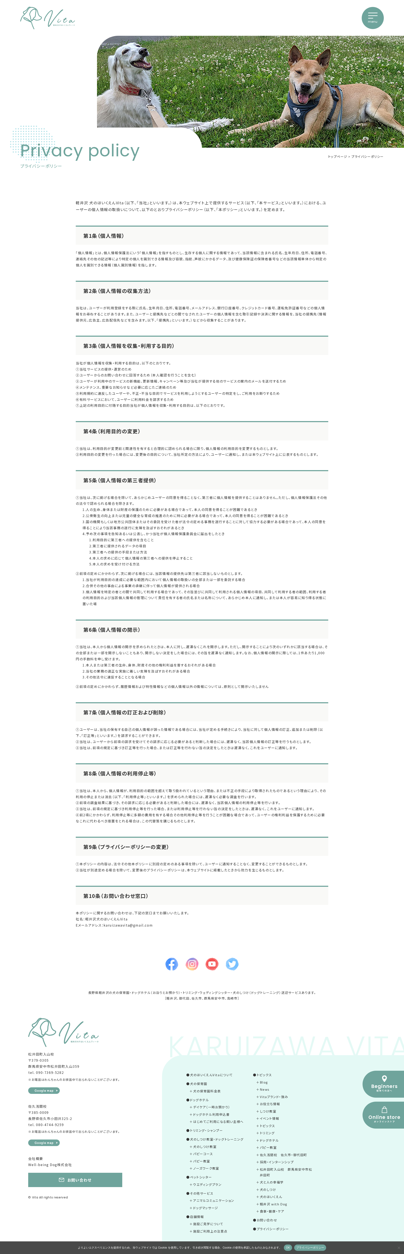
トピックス (264, 1075)
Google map (44, 1090)
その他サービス (201, 1193)
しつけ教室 (268, 1111)
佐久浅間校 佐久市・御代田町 (283, 1155)
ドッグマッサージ (205, 1208)
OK (288, 1247)
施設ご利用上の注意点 (210, 1231)
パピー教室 (201, 1161)
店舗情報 (197, 1216)
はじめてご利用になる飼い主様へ (218, 1121)
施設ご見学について (208, 1224)
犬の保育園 (198, 1083)
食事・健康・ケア (272, 1211)
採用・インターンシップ (277, 1162)
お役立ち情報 (270, 1104)
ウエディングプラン (207, 1184)
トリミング (267, 1133)
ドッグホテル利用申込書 (211, 1114)
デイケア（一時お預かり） (211, 1107)
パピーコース (203, 1154)
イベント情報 (269, 1118)
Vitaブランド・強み (274, 1096)
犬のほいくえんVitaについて (211, 1075)
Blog (264, 1082)
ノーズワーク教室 (206, 1168)
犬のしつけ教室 (205, 1146)
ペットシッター (201, 1177)
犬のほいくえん (271, 1196)
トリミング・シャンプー (206, 1130)
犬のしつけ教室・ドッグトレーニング (216, 1139)
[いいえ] (399, 1248)
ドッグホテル (199, 1100)
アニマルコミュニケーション (213, 1200)
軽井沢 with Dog (273, 1204)
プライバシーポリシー (273, 1229)
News (265, 1089)
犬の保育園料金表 (207, 1091)
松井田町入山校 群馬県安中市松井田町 (286, 1172)
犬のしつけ (268, 1189)
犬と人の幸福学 (272, 1182)
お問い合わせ (267, 1220)
